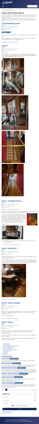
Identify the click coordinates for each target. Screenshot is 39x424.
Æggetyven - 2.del (6, 354)
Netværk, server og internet (10, 373)
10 (22, 389)
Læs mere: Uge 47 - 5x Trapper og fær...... (11, 244)
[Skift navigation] (3, 6)
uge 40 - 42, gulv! (6, 343)
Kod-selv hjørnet (7, 363)
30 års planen (5, 351)
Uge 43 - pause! (7, 322)
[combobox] (32, 6)
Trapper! (5, 46)
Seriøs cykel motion (8, 377)
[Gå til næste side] (24, 390)
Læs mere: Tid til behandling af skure (10, 42)
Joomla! (7, 421)
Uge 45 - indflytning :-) (10, 248)
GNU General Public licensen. (27, 421)
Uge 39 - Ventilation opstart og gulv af (10, 345)
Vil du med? (5, 353)
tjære (3, 32)
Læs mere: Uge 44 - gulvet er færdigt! (10, 318)
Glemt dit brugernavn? (6, 412)
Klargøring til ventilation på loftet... (10, 349)
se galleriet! (11, 315)
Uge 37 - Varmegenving (7, 348)
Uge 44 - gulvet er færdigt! (11, 303)
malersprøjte (8, 32)
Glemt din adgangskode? (7, 411)
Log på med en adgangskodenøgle (20, 405)
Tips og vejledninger (8, 383)
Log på (19, 409)
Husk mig (5, 402)
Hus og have (5, 358)
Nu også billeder (6, 344)
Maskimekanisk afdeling (9, 368)
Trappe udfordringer (7, 350)
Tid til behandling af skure (11, 23)
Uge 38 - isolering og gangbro (9, 346)
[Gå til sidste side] (26, 390)
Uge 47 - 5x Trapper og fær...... (12, 201)
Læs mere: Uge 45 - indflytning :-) (9, 299)
